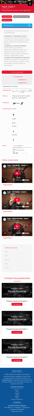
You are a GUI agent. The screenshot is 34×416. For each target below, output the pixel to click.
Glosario (17, 390)
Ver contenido (17, 304)
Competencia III (22, 83)
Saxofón (7, 267)
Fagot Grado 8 (6, 20)
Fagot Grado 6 (7, 16)
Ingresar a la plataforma (17, 399)
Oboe (6, 255)
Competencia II (22, 80)
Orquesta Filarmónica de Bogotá (10, 10)
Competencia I (19, 76)
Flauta (6, 251)
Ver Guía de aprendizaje (17, 72)
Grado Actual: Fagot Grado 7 (21, 16)
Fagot (20, 10)
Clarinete (7, 259)
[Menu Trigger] (30, 3)
